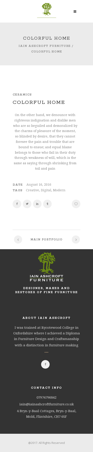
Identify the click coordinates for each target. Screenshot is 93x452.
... (46, 350)
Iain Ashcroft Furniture (45, 46)
